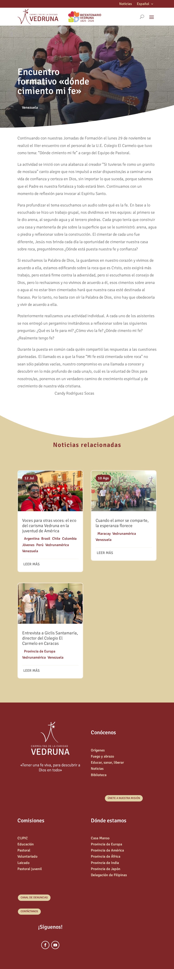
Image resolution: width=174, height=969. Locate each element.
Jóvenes (28, 545)
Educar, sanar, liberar (107, 762)
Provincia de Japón (105, 869)
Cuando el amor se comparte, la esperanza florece (122, 523)
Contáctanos (29, 911)
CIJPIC (22, 838)
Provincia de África (105, 856)
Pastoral (23, 850)
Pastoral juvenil (29, 869)
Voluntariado (27, 856)
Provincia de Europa (39, 651)
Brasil (45, 538)
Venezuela (30, 107)
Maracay (104, 533)
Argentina (31, 538)
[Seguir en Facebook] (45, 945)
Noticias (125, 4)
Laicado (23, 863)
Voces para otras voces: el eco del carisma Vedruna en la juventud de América (49, 526)
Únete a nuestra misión (124, 798)
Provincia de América (107, 850)
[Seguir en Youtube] (55, 945)
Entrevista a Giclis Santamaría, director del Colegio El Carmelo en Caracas (50, 638)
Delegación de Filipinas (109, 875)
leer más (31, 564)
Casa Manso (100, 838)
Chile (56, 538)
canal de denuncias (34, 897)
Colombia (69, 538)
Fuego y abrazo (102, 756)
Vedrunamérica (57, 545)
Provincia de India (105, 863)
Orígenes (98, 750)
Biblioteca (98, 775)
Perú (40, 545)
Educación (25, 844)
